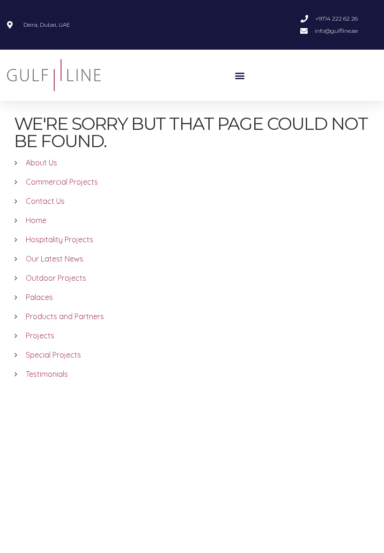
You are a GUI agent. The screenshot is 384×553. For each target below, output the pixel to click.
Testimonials (47, 374)
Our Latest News (54, 258)
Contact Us (45, 201)
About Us (41, 162)
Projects (40, 335)
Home (36, 220)
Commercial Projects (62, 182)
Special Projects (53, 354)
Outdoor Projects (56, 278)
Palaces (39, 297)
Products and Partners (65, 316)
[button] (240, 75)
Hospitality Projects (59, 239)
